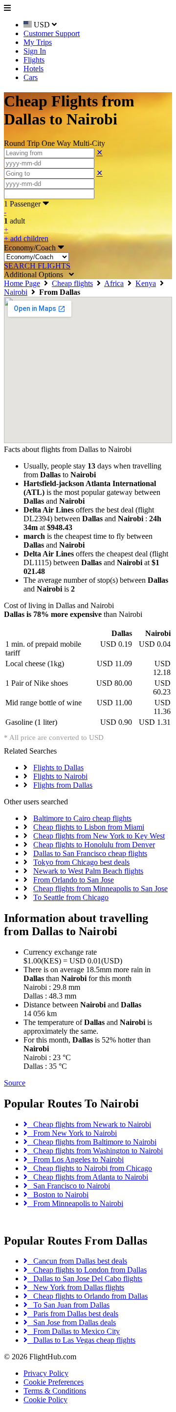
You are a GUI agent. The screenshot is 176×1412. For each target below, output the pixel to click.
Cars (30, 77)
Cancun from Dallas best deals (77, 1261)
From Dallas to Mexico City (73, 1331)
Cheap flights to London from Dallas (87, 1270)
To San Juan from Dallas (68, 1305)
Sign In (34, 51)
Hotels (33, 68)
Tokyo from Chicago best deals (81, 862)
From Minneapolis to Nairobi (75, 1203)
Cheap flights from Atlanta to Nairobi (87, 1177)
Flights (33, 60)
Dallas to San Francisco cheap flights (90, 853)
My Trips (37, 42)
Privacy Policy (45, 1373)
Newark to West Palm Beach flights (88, 871)
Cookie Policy (45, 1399)
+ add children (26, 238)
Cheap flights (72, 283)
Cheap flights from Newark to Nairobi (89, 1124)
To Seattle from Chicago (71, 897)
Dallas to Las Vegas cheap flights (81, 1340)
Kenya (145, 283)
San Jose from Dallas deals (71, 1322)
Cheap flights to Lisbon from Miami (88, 827)
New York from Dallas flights (75, 1287)
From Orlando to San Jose (73, 880)
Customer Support (51, 33)
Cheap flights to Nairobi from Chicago (89, 1168)
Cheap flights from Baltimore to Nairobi (91, 1142)
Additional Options (36, 274)
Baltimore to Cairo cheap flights (82, 818)
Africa (114, 283)
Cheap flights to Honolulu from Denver (94, 844)
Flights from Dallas (62, 785)
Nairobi (15, 292)
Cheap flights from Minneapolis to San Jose (100, 888)
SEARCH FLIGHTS (37, 266)
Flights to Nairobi (60, 776)
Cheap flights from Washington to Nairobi (95, 1150)
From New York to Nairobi (72, 1133)
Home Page (22, 283)
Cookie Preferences (53, 1382)
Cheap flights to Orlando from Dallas (87, 1296)
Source (14, 1083)
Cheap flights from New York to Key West (99, 836)
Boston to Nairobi (57, 1194)
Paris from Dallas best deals (72, 1314)
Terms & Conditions (54, 1391)
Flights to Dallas (58, 767)
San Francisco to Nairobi (68, 1186)
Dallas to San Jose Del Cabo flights (84, 1278)
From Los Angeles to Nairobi (75, 1159)
